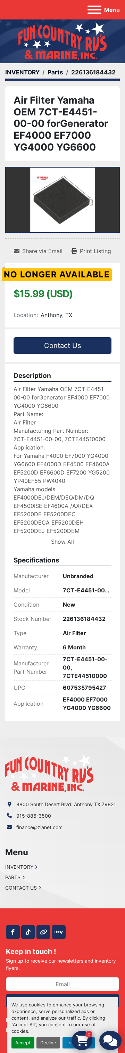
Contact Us (62, 345)
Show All (62, 541)
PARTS (12, 877)
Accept (23, 1042)
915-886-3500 (33, 816)
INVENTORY (19, 867)
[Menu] (94, 10)
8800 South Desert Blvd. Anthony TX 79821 (66, 804)
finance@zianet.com (39, 827)
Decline (48, 1042)
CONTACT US (21, 888)
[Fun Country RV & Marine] (49, 773)
